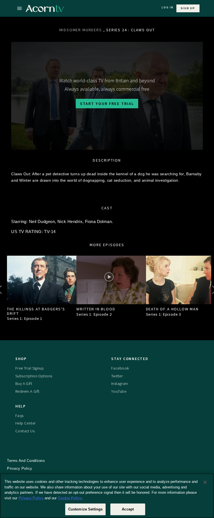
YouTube (118, 391)
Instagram (119, 383)
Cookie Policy (70, 498)
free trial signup (29, 368)
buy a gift (23, 383)
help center (25, 423)
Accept (128, 509)
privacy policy (19, 468)
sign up (188, 8)
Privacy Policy (31, 498)
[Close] (205, 482)
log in (168, 7)
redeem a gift (27, 391)
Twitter (117, 375)
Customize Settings (85, 509)
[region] (107, 495)
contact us (25, 430)
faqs (19, 415)
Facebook (120, 368)
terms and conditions (26, 461)
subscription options (33, 375)
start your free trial (107, 103)
